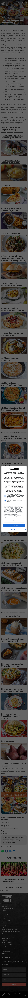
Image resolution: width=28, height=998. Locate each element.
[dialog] (14, 499)
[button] (14, 504)
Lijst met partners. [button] (19, 512)
